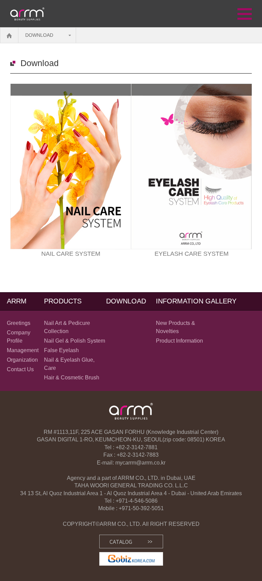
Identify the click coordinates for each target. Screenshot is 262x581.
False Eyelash (61, 350)
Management (23, 350)
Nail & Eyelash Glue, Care (69, 364)
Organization (22, 360)
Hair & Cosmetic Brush (71, 377)
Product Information (179, 341)
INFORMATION (179, 301)
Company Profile (18, 337)
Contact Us (20, 369)
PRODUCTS (63, 301)
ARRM (17, 301)
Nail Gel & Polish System (74, 341)
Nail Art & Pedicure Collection (67, 327)
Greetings (18, 323)
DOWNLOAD (39, 35)
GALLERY (220, 301)
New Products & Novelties (175, 327)
